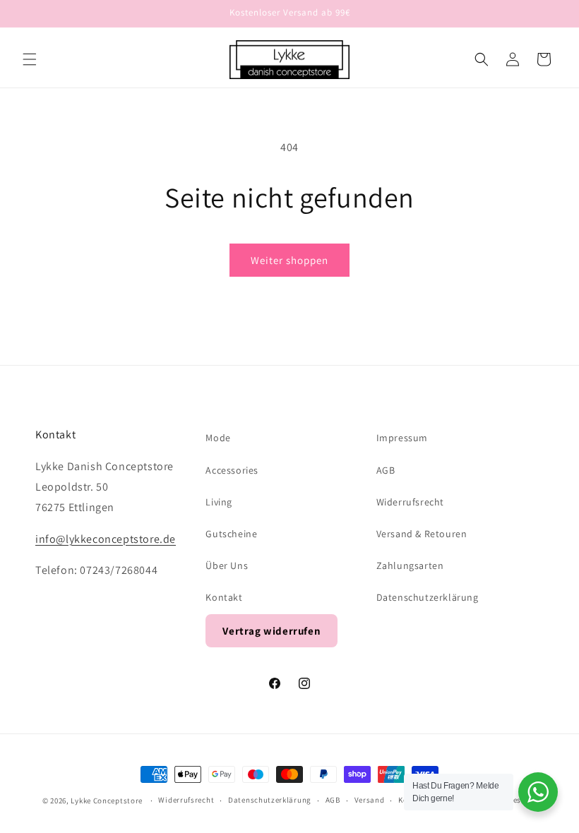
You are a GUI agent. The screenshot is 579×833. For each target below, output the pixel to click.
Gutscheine (231, 533)
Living (218, 502)
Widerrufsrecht (410, 502)
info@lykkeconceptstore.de (105, 539)
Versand (369, 800)
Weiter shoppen (289, 260)
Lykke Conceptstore (107, 800)
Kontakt (223, 597)
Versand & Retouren (421, 533)
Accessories (231, 470)
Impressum (402, 437)
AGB (385, 470)
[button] (29, 59)
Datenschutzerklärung (427, 597)
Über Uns (226, 565)
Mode (217, 437)
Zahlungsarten (410, 565)
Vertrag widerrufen (271, 630)
